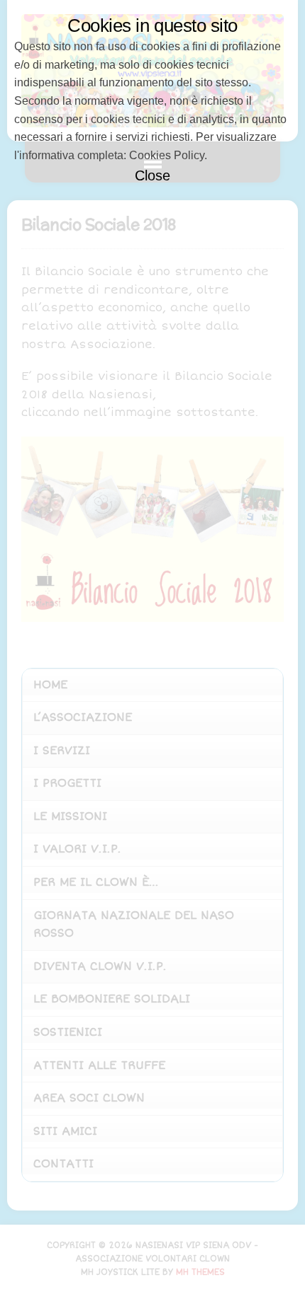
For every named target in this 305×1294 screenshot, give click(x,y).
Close (152, 175)
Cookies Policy (166, 155)
